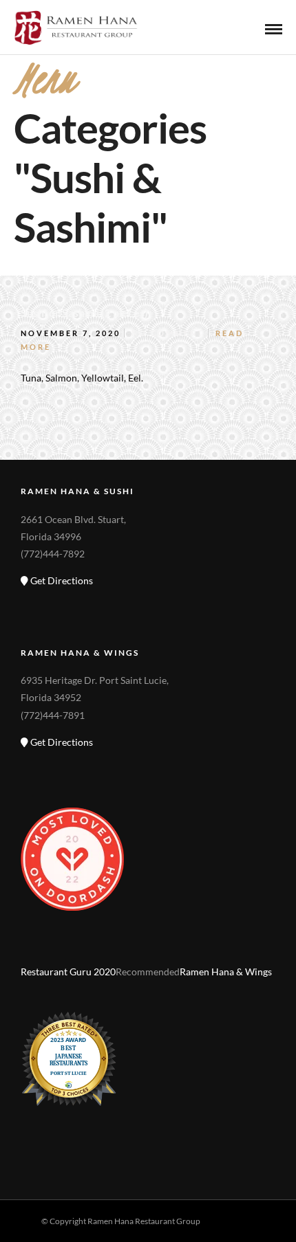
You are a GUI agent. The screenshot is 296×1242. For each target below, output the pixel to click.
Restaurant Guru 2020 (68, 971)
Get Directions (60, 580)
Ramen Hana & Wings (226, 971)
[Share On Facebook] (38, 1187)
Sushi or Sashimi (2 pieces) (84, 312)
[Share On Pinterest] (81, 1187)
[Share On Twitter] (60, 1187)
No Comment (167, 333)
